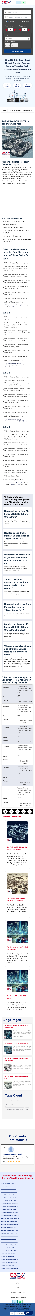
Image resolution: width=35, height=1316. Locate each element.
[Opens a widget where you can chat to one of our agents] (28, 1313)
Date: (6, 35)
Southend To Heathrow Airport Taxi (9, 1212)
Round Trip (25, 21)
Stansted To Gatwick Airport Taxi (9, 1265)
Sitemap (18, 1288)
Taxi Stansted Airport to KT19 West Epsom (16, 1043)
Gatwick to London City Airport (18, 1100)
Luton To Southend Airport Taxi (8, 1189)
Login (30, 3)
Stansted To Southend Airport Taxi (9, 1259)
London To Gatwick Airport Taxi (8, 1253)
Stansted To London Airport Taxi (9, 1262)
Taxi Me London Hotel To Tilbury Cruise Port (20, 110)
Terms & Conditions (17, 1292)
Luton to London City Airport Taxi (9, 1192)
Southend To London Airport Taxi (9, 1200)
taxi (7, 1100)
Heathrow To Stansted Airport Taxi (9, 1224)
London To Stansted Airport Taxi (9, 1245)
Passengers (9, 26)
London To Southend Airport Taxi (9, 1250)
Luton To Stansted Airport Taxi (8, 1183)
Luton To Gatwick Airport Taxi (8, 1197)
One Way (11, 21)
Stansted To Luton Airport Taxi (8, 1256)
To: (7, 17)
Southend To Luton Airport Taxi (8, 1209)
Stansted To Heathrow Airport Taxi (9, 1268)
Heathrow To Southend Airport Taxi (9, 1230)
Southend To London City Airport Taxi (10, 1215)
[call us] (18, 2)
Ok (12, 1313)
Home (4, 110)
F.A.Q (18, 1283)
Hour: (6, 41)
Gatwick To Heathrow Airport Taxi (9, 1236)
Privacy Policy (20, 1313)
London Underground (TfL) (17, 365)
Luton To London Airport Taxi (8, 1195)
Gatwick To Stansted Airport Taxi (9, 1233)
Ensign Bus (24, 484)
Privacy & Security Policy (17, 1297)
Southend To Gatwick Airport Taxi (9, 1203)
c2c (15, 307)
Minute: (13, 41)
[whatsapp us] (23, 2)
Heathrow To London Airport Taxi (9, 1221)
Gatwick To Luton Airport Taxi (8, 1239)
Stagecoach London (13, 421)
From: (8, 12)
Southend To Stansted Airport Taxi (9, 1206)
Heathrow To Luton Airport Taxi (8, 1227)
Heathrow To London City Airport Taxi (10, 1218)
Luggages (22, 26)
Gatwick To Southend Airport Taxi (9, 1242)
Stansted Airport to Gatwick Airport (14, 1109)
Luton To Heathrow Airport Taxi (8, 1186)
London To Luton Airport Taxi (8, 1247)
